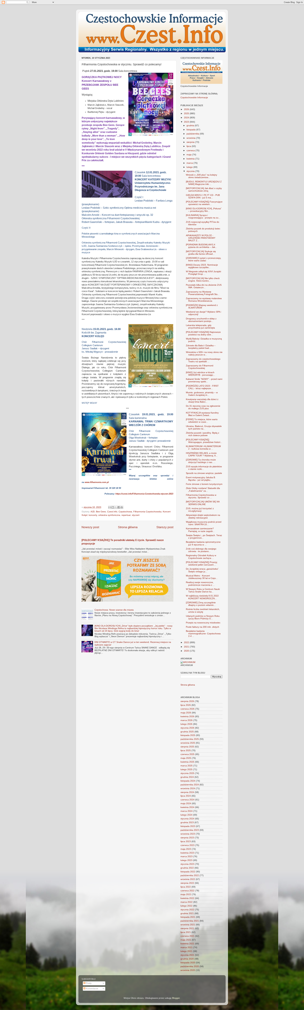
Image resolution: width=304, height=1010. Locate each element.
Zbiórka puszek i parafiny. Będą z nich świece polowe (202, 434)
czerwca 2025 (187, 754)
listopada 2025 (187, 735)
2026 (187, 109)
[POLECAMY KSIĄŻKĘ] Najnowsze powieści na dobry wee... (203, 333)
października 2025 (189, 739)
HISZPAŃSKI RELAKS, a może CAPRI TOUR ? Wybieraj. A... (202, 454)
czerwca (191, 150)
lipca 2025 (185, 750)
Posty (88, 983)
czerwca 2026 (187, 709)
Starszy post (164, 527)
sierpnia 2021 (187, 928)
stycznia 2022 (187, 909)
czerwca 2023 (187, 845)
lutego (190, 167)
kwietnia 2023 (187, 853)
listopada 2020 (187, 962)
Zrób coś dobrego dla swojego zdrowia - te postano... (201, 550)
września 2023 (187, 834)
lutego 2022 (186, 906)
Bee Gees (101, 511)
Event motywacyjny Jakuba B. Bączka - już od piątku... (201, 478)
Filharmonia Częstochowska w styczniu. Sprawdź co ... (201, 496)
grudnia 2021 (187, 913)
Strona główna (128, 527)
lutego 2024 (186, 815)
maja (189, 154)
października (193, 134)
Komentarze (91, 988)
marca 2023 (186, 856)
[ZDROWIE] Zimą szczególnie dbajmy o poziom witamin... (201, 603)
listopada (191, 129)
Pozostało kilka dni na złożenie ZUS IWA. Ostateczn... (204, 286)
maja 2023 (185, 849)
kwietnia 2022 (187, 898)
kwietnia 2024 (187, 807)
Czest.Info (112, 511)
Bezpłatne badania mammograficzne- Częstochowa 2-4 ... (203, 633)
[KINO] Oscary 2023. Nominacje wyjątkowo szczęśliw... (202, 266)
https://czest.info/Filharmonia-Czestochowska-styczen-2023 (144, 494)
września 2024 (187, 788)
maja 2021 (185, 940)
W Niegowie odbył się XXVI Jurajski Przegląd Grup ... (203, 272)
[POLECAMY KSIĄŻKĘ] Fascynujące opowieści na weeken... (204, 203)
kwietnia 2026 (187, 716)
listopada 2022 (187, 871)
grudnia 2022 (187, 868)
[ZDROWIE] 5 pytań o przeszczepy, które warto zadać (203, 259)
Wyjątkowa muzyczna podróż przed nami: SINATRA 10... (203, 523)
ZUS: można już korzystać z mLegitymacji (200, 509)
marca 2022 (186, 902)
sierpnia (191, 142)
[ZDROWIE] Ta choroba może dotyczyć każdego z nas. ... (201, 461)
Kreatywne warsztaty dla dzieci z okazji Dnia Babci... (202, 400)
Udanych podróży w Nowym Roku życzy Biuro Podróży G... (203, 617)
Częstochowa (125, 511)
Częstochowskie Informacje (194, 97)
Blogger (176, 998)
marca (190, 163)
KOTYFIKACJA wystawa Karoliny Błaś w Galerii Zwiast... (202, 414)
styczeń (135, 515)
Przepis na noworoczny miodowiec (203, 623)
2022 (187, 642)
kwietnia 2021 (187, 943)
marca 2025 (186, 765)
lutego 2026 (186, 724)
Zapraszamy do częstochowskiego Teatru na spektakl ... (203, 360)
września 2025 (187, 743)
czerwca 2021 (187, 936)
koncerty (93, 515)
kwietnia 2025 (187, 762)
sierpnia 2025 (187, 747)
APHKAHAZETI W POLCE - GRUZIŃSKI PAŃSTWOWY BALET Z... (200, 238)
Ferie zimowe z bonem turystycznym (204, 484)
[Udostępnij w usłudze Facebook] (118, 507)
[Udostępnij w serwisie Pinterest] (121, 507)
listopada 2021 (187, 917)
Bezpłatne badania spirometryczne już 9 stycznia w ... (203, 543)
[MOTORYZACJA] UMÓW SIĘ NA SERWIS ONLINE (202, 502)
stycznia (191, 171)
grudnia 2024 (187, 777)
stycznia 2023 (187, 864)
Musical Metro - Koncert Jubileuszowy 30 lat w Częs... (202, 577)
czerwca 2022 (187, 890)
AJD (93, 511)
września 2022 (187, 879)
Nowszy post (90, 527)
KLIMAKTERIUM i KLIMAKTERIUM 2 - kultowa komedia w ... (203, 447)
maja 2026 (185, 713)
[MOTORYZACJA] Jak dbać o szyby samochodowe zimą (204, 189)
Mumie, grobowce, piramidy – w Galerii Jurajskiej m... (202, 393)
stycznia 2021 (187, 955)
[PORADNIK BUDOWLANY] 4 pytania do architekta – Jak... (201, 245)
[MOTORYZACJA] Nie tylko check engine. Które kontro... (203, 279)
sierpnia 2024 (187, 792)
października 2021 (189, 921)
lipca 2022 (185, 887)
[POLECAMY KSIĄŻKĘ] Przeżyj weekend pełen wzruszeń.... (201, 563)
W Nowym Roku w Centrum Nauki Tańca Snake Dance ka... (203, 590)
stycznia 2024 (187, 818)
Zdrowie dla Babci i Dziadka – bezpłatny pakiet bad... (200, 346)
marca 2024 (186, 811)
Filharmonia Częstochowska (147, 511)
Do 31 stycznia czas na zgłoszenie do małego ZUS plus (203, 407)
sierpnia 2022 (187, 883)
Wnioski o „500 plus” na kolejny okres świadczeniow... (201, 176)
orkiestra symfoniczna (109, 515)
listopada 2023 (187, 826)
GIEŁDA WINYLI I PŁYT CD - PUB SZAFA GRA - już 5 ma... (203, 196)
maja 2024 (185, 803)
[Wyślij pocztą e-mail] (109, 507)
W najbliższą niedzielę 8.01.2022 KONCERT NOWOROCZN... (202, 597)
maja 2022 (185, 894)
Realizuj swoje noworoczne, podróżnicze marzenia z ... (200, 583)
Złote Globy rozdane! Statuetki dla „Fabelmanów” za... (203, 489)
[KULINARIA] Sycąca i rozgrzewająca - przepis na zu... (203, 216)
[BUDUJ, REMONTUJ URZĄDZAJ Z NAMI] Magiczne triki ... (204, 182)
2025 (187, 113)
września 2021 (187, 924)
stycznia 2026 (187, 728)
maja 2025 (185, 758)
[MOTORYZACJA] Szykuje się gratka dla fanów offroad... (201, 252)
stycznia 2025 (187, 773)
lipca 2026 (185, 705)
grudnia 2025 (187, 731)
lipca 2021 (185, 932)
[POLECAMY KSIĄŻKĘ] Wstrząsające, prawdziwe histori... (204, 440)
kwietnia (191, 159)
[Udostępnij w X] (115, 507)
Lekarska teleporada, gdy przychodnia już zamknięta (200, 326)
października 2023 (189, 830)
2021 (187, 647)
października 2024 (189, 784)
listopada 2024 (187, 781)
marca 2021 (186, 947)
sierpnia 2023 (187, 837)
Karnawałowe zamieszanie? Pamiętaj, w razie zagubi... (200, 529)
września (191, 138)
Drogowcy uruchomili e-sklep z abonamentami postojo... (201, 319)
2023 (187, 122)
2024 (187, 117)
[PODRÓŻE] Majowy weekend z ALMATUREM (202, 306)
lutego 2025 (186, 769)
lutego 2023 (186, 860)
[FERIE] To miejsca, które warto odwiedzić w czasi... (202, 420)
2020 (187, 651)
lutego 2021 (186, 951)
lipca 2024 (185, 796)
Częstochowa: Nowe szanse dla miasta (114, 610)
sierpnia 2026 (187, 701)
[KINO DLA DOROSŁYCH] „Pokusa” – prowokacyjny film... (204, 209)
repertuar (126, 515)
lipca (189, 146)
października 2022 (189, 875)
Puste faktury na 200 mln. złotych (202, 627)
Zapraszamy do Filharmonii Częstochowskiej (199, 366)
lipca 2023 (185, 841)
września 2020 (187, 970)
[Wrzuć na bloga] (112, 507)
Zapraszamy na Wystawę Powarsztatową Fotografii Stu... (202, 293)
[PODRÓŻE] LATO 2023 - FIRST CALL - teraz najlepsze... (202, 387)
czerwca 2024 (187, 800)
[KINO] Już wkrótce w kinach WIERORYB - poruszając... (200, 373)
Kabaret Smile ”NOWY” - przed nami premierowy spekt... (204, 380)
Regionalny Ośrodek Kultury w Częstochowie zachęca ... (201, 556)
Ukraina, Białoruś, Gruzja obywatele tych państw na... (204, 427)
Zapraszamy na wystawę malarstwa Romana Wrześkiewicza (204, 299)
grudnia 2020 (187, 959)
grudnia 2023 (187, 822)
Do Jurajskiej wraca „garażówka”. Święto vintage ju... (202, 570)
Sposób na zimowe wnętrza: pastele (204, 473)
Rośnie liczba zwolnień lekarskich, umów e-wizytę (203, 610)
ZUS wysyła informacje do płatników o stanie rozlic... (204, 467)
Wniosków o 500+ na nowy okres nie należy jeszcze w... (204, 353)
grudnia (191, 125)
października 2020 (189, 966)
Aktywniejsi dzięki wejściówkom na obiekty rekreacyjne (203, 516)
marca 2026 (186, 720)
